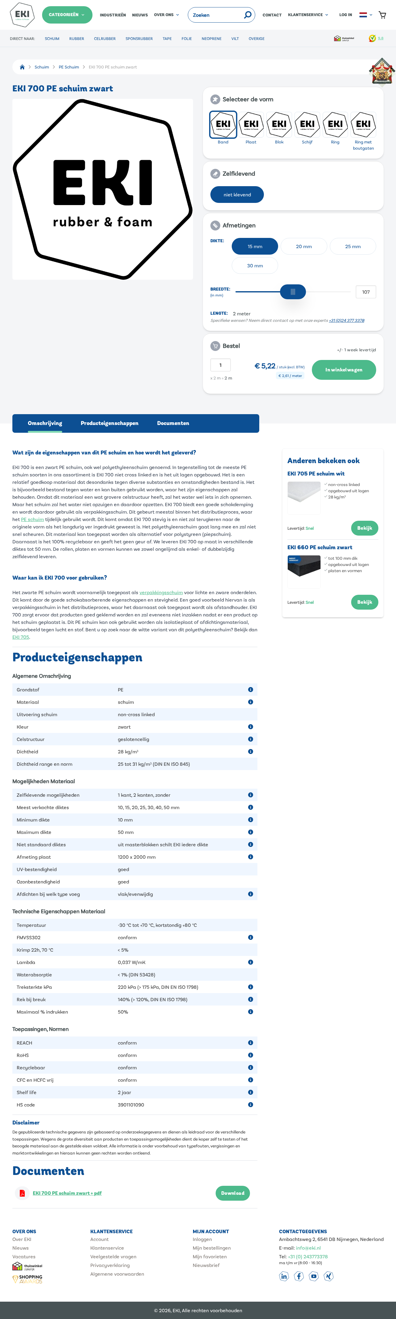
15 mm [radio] (255, 246)
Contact (272, 15)
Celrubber (105, 38)
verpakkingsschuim (161, 592)
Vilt (235, 38)
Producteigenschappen (110, 423)
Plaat (251, 141)
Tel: (283, 1256)
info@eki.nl (308, 1248)
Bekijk (364, 528)
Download (232, 1193)
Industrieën (113, 15)
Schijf (307, 141)
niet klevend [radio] (237, 194)
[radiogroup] (293, 131)
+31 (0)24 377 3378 (346, 320)
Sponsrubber (139, 38)
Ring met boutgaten (363, 145)
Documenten (173, 423)
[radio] (223, 125)
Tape (167, 38)
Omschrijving (45, 423)
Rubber (76, 38)
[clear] (239, 15)
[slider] (293, 291)
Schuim (52, 38)
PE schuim (32, 519)
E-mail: (287, 1248)
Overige (257, 38)
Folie (187, 38)
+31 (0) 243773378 (308, 1256)
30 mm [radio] (255, 265)
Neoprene (212, 38)
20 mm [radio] (304, 246)
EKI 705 (20, 637)
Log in (345, 15)
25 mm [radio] (353, 246)
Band (223, 141)
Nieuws (140, 15)
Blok (279, 141)
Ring (335, 141)
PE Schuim (69, 66)
